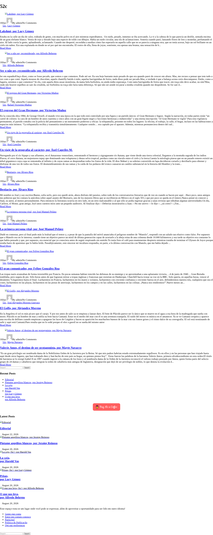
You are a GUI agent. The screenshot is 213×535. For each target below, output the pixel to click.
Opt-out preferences (15, 525)
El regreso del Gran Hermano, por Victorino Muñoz (33, 110)
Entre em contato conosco (18, 516)
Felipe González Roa (17, 263)
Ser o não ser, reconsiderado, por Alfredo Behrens (31, 70)
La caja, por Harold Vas (12, 386)
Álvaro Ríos (13, 184)
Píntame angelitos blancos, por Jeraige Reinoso (28, 382)
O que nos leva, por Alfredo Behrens (15, 398)
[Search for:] (11, 367)
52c (4, 25)
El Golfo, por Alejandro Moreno (20, 308)
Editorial (9, 379)
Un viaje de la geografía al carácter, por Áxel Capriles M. (36, 149)
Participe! (10, 519)
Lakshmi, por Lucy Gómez (17, 31)
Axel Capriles (14, 144)
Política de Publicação (16, 522)
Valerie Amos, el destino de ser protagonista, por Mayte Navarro (40, 347)
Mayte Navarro (15, 342)
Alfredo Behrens (15, 65)
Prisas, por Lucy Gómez (13, 392)
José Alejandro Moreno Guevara (23, 302)
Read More (5, 48)
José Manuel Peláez (17, 223)
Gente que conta (13, 514)
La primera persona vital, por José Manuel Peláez (31, 229)
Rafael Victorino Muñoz (19, 104)
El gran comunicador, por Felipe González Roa (30, 268)
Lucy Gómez (13, 25)
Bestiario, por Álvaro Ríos (16, 189)
